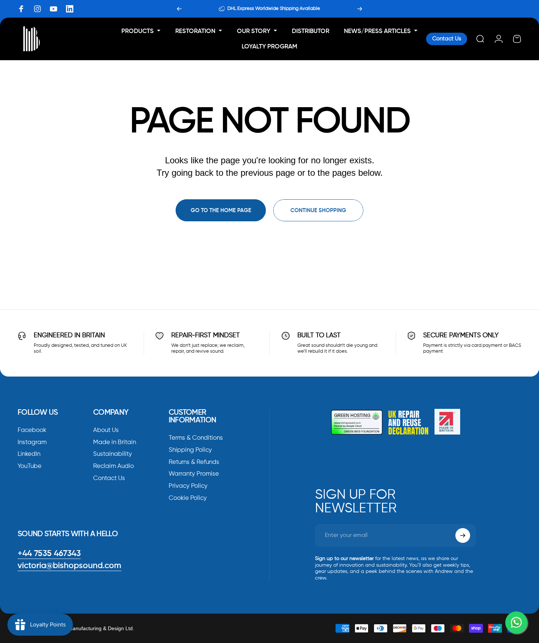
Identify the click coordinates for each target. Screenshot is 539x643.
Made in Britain (114, 442)
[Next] (360, 9)
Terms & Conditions (196, 438)
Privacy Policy (188, 486)
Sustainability (112, 454)
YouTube (29, 467)
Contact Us (446, 38)
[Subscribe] (462, 535)
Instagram (32, 442)
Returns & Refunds (194, 462)
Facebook (32, 430)
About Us (106, 430)
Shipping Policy (190, 450)
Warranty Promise (194, 474)
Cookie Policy (188, 498)
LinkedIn (29, 454)
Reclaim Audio (113, 467)
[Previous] (179, 9)
